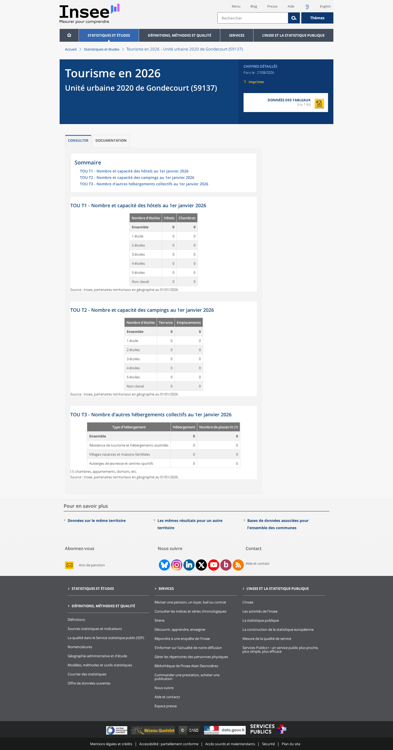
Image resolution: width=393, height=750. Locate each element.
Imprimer (256, 81)
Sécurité (268, 743)
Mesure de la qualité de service (266, 638)
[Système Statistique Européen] (117, 734)
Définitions (76, 619)
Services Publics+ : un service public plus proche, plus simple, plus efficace (280, 649)
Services (236, 35)
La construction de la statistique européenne (278, 629)
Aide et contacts (167, 696)
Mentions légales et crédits (111, 743)
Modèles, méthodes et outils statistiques (100, 665)
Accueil (71, 49)
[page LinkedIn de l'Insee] (189, 565)
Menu (236, 6)
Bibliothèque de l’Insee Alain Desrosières (186, 665)
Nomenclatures (80, 646)
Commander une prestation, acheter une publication (187, 676)
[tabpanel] (163, 244)
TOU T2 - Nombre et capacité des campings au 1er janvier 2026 (137, 178)
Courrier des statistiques (87, 674)
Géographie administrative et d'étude (97, 655)
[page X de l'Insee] (201, 565)
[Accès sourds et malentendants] (307, 8)
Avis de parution (92, 565)
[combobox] (275, 18)
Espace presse (166, 705)
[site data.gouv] (225, 734)
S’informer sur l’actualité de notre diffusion (188, 647)
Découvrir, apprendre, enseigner (180, 629)
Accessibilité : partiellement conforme (168, 743)
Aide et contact (257, 563)
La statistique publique (260, 620)
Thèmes (317, 17)
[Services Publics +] (268, 734)
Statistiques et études (109, 35)
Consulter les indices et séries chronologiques (190, 611)
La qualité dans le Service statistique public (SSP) (106, 637)
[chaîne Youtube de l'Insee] (213, 565)
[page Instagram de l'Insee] (176, 565)
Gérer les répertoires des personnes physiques (191, 656)
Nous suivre (164, 687)
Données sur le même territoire (97, 520)
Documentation (111, 140)
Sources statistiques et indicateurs (95, 628)
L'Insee (247, 602)
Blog (254, 6)
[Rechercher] (294, 18)
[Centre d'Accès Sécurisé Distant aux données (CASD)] (190, 734)
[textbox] (252, 18)
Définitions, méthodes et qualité (179, 35)
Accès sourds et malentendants (230, 743)
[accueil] (69, 35)
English (325, 6)
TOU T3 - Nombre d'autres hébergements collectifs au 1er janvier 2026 (144, 184)
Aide (291, 6)
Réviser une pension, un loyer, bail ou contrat (190, 602)
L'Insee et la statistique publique (293, 35)
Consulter (78, 140)
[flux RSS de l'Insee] (238, 565)
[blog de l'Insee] (226, 565)
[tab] (78, 141)
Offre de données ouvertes (89, 683)
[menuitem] (69, 35)
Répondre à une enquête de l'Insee (182, 638)
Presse (272, 6)
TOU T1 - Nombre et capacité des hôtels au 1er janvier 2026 (134, 171)
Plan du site (291, 743)
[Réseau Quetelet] (153, 734)
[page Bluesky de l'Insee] (164, 565)
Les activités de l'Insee (260, 611)
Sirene (159, 620)
